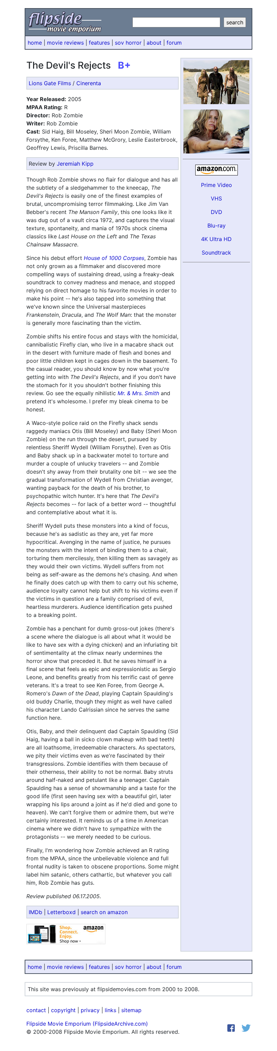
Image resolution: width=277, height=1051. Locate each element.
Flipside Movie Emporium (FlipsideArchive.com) (87, 1023)
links (110, 1010)
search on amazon (104, 912)
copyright (63, 1010)
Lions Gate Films (50, 83)
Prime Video (216, 185)
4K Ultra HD (216, 239)
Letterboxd (61, 912)
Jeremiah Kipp (75, 163)
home (35, 42)
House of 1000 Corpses (114, 258)
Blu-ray (216, 225)
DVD (216, 212)
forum (174, 42)
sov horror (128, 42)
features (99, 42)
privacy (90, 1010)
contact (36, 1010)
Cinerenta (88, 83)
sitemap (131, 1010)
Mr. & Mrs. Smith (138, 393)
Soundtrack (216, 252)
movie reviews (65, 42)
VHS (216, 198)
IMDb (35, 912)
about (154, 42)
